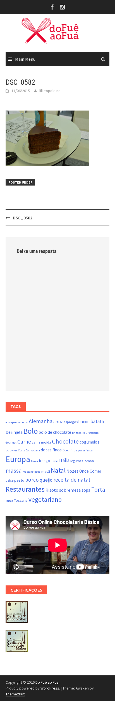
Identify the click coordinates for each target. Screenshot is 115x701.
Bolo (30, 431)
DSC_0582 (22, 218)
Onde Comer (90, 471)
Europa (18, 459)
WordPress (49, 688)
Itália (64, 460)
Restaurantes (25, 489)
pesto (19, 480)
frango (44, 460)
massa (14, 470)
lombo (89, 461)
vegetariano (45, 499)
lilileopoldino (50, 90)
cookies (11, 450)
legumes (76, 461)
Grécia (54, 461)
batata (97, 421)
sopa (86, 490)
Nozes (72, 471)
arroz (58, 421)
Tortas (9, 501)
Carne (24, 441)
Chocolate (65, 441)
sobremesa (70, 490)
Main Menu (25, 59)
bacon (84, 421)
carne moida (41, 442)
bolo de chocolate (55, 432)
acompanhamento (17, 422)
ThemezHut (15, 694)
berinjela (14, 432)
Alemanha (40, 421)
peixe (9, 480)
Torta (98, 489)
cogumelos (89, 442)
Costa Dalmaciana (29, 450)
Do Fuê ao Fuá (47, 682)
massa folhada (31, 471)
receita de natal (71, 479)
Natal (58, 470)
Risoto (51, 490)
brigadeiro (78, 433)
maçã (45, 471)
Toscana (21, 500)
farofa (34, 461)
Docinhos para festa (78, 450)
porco (32, 479)
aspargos (71, 422)
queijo (46, 480)
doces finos (51, 450)
